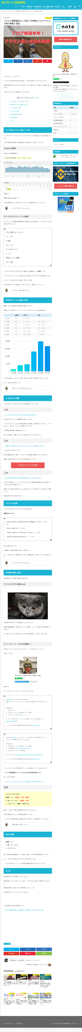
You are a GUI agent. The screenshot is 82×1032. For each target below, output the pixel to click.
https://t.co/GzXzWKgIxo (23, 754)
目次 (75, 7)
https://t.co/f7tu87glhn (12, 721)
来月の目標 (13, 117)
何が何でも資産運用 (13, 2)
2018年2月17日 (35, 725)
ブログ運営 (69, 7)
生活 (63, 7)
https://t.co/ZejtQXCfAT (36, 754)
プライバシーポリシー (8, 1023)
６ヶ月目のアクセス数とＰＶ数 (18, 101)
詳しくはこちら (65, 96)
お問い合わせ (19, 1023)
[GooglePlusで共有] (37, 61)
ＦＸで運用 (22, 7)
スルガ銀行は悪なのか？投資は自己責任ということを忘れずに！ (23, 477)
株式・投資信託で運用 (48, 7)
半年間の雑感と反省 (15, 114)
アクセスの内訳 (14, 111)
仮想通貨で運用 (37, 7)
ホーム (16, 6)
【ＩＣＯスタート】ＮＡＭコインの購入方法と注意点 (20, 414)
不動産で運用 (29, 7)
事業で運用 (57, 7)
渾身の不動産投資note (65, 39)
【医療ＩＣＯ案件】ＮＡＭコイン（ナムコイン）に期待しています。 (25, 445)
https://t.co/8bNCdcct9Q (23, 748)
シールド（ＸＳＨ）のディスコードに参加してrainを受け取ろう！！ (24, 781)
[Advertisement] (33, 68)
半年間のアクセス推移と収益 (18, 104)
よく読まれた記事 (15, 107)
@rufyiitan (8, 699)
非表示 (36, 97)
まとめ (11, 120)
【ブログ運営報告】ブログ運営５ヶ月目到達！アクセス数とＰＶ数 (24, 910)
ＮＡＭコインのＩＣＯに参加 (27, 465)
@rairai (20, 714)
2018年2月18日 (35, 759)
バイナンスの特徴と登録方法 (65, 186)
